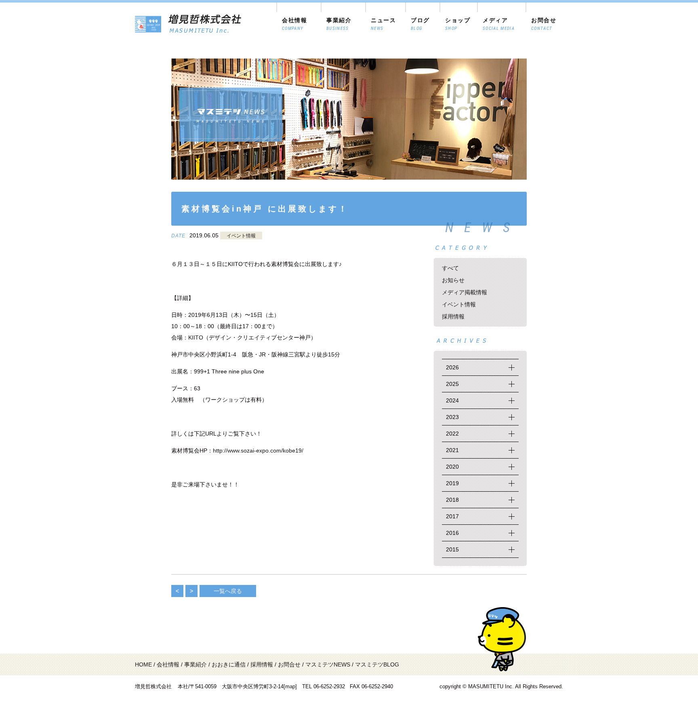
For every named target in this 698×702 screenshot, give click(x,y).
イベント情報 (241, 236)
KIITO (195, 337)
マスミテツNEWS (327, 664)
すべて (450, 268)
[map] (290, 686)
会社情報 (168, 664)
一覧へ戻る (228, 591)
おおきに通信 (229, 664)
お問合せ (289, 664)
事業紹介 (195, 664)
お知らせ (453, 280)
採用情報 (453, 316)
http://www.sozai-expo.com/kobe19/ (258, 450)
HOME (143, 664)
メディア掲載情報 (464, 292)
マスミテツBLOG (377, 664)
